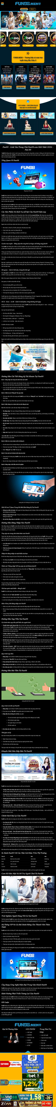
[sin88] (11, 1064)
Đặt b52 (22, 45)
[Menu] (2, 3)
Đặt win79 (50, 45)
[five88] (11, 1082)
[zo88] (26, 1103)
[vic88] (26, 1097)
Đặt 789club (8, 45)
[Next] (53, 20)
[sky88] (33, 1064)
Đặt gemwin (36, 45)
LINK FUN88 (5, 1099)
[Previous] (3, 20)
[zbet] (33, 1082)
